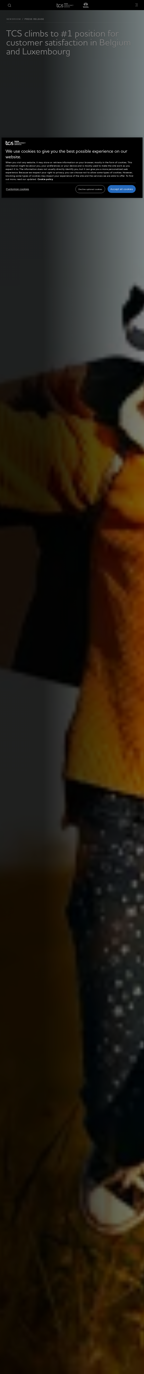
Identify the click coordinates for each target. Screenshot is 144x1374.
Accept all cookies (121, 189)
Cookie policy (45, 179)
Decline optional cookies (90, 189)
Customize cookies (17, 189)
